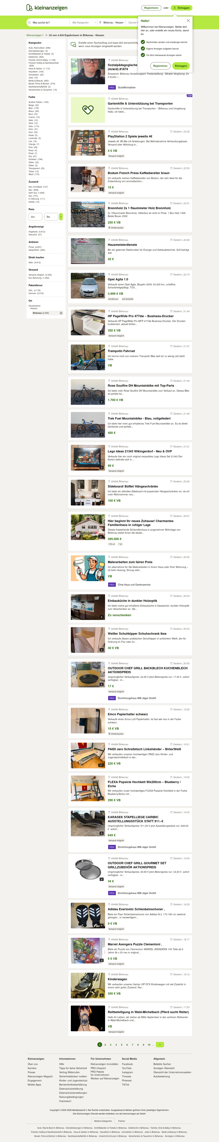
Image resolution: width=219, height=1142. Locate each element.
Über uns (33, 1064)
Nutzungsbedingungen (71, 1097)
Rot (30, 156)
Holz (31, 132)
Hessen (33, 308)
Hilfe (61, 1064)
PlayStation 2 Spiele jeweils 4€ (130, 136)
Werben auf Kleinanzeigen (105, 1078)
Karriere (32, 1068)
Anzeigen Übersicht (164, 1068)
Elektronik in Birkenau (138, 1127)
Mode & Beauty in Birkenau (174, 1131)
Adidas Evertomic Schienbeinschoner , (136, 909)
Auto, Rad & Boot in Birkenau (50, 1127)
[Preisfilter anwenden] (61, 216)
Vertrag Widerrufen (69, 1072)
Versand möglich (36, 274)
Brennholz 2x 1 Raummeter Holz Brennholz (139, 208)
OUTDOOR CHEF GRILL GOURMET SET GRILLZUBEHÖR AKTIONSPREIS (137, 865)
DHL (31, 290)
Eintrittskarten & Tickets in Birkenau (110, 1127)
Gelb (31, 120)
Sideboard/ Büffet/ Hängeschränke (133, 486)
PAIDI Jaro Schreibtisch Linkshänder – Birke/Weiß (144, 749)
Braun (31, 111)
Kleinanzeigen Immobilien (104, 1064)
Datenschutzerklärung (71, 1088)
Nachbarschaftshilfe (38, 86)
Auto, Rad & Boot (36, 47)
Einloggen (181, 65)
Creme (32, 117)
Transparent (34, 168)
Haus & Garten (35, 68)
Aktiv (31, 262)
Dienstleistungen (36, 50)
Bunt (31, 113)
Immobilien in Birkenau (132, 1131)
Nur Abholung (35, 277)
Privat (31, 246)
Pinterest (127, 1080)
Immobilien (34, 74)
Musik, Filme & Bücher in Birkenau (50, 1135)
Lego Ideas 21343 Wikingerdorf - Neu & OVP (140, 451)
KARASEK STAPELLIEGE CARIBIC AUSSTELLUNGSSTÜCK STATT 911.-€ (135, 819)
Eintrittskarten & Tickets (39, 53)
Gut (30, 195)
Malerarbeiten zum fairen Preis (130, 562)
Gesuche (33, 234)
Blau (31, 107)
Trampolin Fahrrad (121, 351)
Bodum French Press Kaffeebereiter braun (139, 173)
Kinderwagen (117, 979)
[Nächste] (160, 1044)
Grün (31, 129)
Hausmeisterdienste (122, 245)
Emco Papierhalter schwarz (128, 714)
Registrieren (160, 65)
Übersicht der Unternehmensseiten (172, 1072)
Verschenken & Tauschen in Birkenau (145, 1135)
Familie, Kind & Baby (38, 59)
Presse (31, 1072)
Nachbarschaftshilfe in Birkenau (82, 1135)
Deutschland (34, 305)
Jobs (31, 77)
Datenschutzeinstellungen (73, 1092)
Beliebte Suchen (162, 1064)
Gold (31, 123)
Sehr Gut (33, 192)
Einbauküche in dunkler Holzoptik (132, 601)
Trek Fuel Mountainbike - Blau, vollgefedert (139, 418)
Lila (30, 141)
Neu (31, 189)
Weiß (31, 174)
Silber (31, 162)
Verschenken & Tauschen (40, 89)
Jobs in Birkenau (152, 1131)
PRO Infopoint (98, 1068)
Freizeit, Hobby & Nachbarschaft (44, 62)
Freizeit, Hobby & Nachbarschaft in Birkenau (51, 1131)
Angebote (33, 231)
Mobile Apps (34, 1084)
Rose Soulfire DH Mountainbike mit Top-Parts (141, 386)
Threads (126, 1076)
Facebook (127, 1064)
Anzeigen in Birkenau (175, 1135)
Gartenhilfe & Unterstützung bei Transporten (140, 103)
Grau (31, 126)
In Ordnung (34, 198)
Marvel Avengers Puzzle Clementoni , (135, 944)
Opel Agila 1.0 (118, 279)
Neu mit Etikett (35, 186)
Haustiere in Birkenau (110, 1131)
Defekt (32, 201)
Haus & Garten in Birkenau (86, 1131)
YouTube (127, 1068)
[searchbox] (50, 22)
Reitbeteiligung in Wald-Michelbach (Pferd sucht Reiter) (148, 1012)
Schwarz (33, 159)
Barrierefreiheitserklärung (73, 1084)
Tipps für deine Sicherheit (73, 1068)
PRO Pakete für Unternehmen (100, 1073)
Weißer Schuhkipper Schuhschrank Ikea (137, 634)
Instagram (127, 1072)
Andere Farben (36, 101)
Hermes (32, 293)
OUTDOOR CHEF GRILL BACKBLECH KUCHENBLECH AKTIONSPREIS (148, 670)
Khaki (31, 135)
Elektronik (33, 56)
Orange (32, 144)
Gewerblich (34, 249)
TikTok (125, 1084)
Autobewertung (161, 1076)
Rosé (31, 153)
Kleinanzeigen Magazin (40, 1076)
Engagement (35, 1080)
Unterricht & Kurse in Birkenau (113, 1135)
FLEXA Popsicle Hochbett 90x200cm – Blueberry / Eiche (144, 784)
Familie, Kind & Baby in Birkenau (165, 1127)
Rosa (31, 150)
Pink (31, 147)
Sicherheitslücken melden (73, 1076)
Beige (31, 105)
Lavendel (33, 138)
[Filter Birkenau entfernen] (61, 313)
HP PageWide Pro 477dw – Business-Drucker (141, 316)
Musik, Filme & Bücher (39, 83)
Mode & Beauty (36, 80)
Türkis (31, 171)
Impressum (65, 1101)
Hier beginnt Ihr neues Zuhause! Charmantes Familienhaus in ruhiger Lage (140, 523)
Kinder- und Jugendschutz (73, 1080)
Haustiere (33, 71)
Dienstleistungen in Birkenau (79, 1127)
